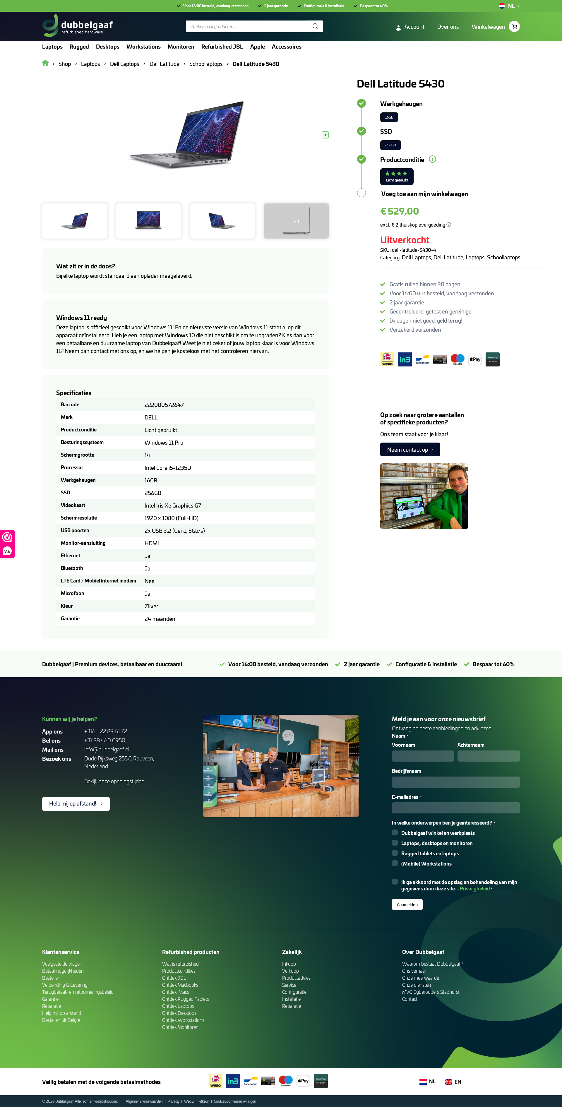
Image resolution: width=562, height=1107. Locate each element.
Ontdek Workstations (183, 1020)
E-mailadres (407, 797)
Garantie (50, 999)
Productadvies (296, 978)
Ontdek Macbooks (180, 985)
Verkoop (290, 971)
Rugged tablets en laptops (430, 853)
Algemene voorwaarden (145, 1101)
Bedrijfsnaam (406, 770)
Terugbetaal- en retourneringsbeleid (78, 992)
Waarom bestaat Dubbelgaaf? (432, 964)
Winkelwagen (488, 26)
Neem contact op (407, 449)
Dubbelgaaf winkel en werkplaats (438, 833)
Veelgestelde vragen (62, 964)
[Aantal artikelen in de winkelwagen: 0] (514, 26)
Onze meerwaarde (420, 978)
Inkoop (289, 964)
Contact (409, 999)
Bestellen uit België (61, 1020)
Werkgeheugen (401, 103)
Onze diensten (416, 985)
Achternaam (471, 744)
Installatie (291, 999)
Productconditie (402, 159)
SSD (386, 131)
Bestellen (51, 978)
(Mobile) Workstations (426, 863)
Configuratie (294, 992)
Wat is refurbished (180, 964)
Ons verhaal (414, 971)
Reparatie (51, 1006)
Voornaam (403, 744)
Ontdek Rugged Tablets (185, 999)
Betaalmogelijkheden (63, 971)
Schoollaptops (503, 257)
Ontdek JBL (174, 978)
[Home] (77, 26)
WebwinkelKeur (197, 1101)
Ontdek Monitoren (180, 1027)
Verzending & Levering (65, 985)
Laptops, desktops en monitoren (437, 843)
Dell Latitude (448, 257)
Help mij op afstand (61, 1013)
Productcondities (179, 971)
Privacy (174, 1101)
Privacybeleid (475, 888)
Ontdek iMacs (175, 992)
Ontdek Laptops (178, 1006)
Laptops (475, 257)
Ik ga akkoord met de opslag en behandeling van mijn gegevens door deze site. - (459, 885)
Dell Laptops (416, 257)
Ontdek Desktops (179, 1013)
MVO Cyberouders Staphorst (431, 992)
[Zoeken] (315, 26)
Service (289, 985)
